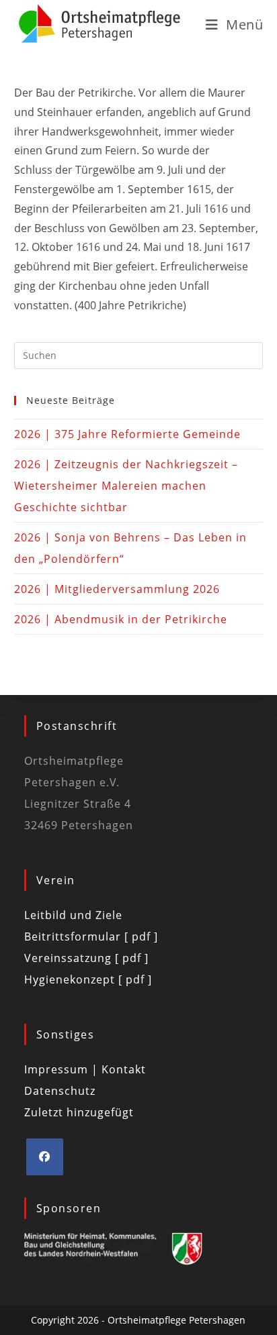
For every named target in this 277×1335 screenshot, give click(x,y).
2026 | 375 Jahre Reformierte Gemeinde (127, 434)
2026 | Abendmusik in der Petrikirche (120, 619)
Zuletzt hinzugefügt (79, 1112)
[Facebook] (44, 1156)
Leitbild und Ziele (73, 915)
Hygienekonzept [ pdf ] (88, 979)
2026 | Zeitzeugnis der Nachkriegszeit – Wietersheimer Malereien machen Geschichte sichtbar (126, 486)
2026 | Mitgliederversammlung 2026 (117, 589)
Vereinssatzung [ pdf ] (86, 958)
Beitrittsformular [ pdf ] (91, 936)
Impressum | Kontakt (85, 1069)
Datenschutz (59, 1090)
